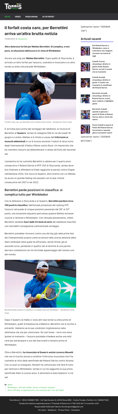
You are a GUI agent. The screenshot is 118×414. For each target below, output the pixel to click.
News (7, 16)
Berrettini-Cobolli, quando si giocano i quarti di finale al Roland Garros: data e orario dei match (102, 114)
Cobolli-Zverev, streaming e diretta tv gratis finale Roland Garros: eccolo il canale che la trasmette (102, 66)
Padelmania (31, 16)
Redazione (52, 410)
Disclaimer (75, 410)
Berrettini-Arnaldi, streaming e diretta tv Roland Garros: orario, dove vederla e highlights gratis (102, 98)
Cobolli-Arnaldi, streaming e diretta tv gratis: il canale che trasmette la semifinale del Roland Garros (102, 82)
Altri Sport (48, 16)
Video (18, 16)
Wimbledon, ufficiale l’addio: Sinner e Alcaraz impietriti (31, 387)
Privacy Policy (64, 410)
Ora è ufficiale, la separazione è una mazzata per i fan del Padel (35, 390)
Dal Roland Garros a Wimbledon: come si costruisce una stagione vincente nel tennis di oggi (102, 50)
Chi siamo (42, 410)
